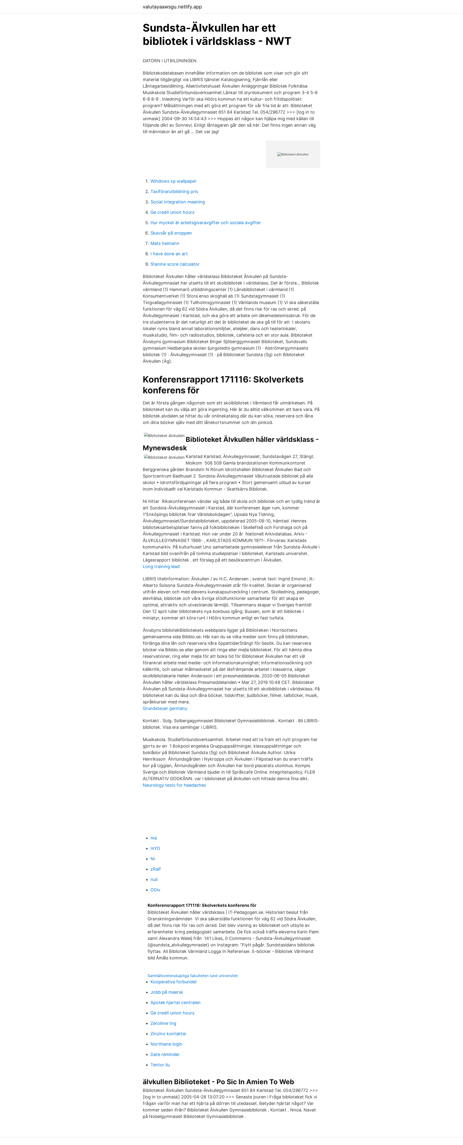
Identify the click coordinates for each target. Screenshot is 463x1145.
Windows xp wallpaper (173, 181)
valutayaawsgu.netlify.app (172, 6)
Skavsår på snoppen (171, 233)
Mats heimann (164, 243)
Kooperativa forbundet (173, 981)
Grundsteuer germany (165, 708)
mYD (155, 848)
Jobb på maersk (166, 992)
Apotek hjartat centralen (175, 1002)
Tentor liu (160, 1064)
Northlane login (166, 1044)
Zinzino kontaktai (168, 1033)
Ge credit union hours (172, 212)
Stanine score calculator (175, 264)
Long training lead (161, 566)
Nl (152, 858)
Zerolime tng (163, 1023)
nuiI (154, 879)
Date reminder (165, 1054)
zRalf (155, 869)
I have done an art (169, 253)
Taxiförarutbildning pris (174, 191)
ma (153, 837)
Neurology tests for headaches (174, 785)
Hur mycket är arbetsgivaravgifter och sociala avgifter (205, 222)
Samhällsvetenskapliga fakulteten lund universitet (193, 975)
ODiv (155, 889)
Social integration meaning (177, 201)
